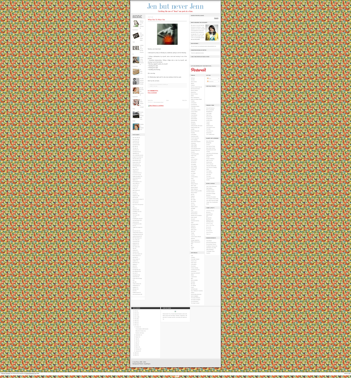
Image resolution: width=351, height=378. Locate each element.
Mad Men (193, 182)
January (137, 351)
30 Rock (193, 78)
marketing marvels (137, 234)
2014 (135, 310)
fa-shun (134, 186)
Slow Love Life (209, 160)
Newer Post (150, 100)
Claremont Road (209, 214)
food (134, 192)
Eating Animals (194, 125)
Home (167, 100)
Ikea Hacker (208, 219)
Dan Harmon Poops (210, 146)
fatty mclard (135, 190)
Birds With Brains (210, 141)
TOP (349, 373)
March (137, 347)
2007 (135, 324)
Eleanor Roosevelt (195, 131)
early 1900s (135, 183)
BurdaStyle (208, 212)
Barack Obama (194, 90)
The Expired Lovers (210, 127)
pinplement (135, 243)
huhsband (135, 209)
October (137, 326)
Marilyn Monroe (194, 183)
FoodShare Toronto (210, 246)
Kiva (213, 247)
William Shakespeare (195, 241)
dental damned (136, 178)
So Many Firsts (141, 71)
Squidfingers (147, 363)
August (137, 336)
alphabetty (135, 153)
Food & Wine (209, 217)
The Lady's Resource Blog (212, 200)
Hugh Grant (193, 155)
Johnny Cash (194, 167)
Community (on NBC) (195, 109)
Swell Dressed (209, 125)
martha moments (136, 236)
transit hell (135, 276)
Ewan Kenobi (209, 116)
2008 (135, 322)
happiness (135, 195)
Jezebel (208, 151)
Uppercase (208, 234)
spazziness (135, 262)
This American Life (210, 178)
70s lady (134, 148)
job (133, 225)
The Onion (208, 174)
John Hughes (194, 166)
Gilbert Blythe (194, 146)
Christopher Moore (195, 106)
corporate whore (136, 172)
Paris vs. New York (210, 225)
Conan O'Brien (194, 111)
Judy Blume (193, 169)
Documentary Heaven (211, 244)
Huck (134, 208)
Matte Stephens (194, 189)
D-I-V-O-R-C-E (136, 174)
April (136, 345)
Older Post (184, 100)
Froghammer (209, 118)
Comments (210, 81)
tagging (134, 264)
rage (134, 248)
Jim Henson (193, 162)
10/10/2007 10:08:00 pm (162, 84)
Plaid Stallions (209, 188)
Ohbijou (208, 123)
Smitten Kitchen (209, 232)
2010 (135, 318)
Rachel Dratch (194, 213)
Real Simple (208, 228)
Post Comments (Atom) (158, 102)
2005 (135, 355)
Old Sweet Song (209, 223)
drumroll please (136, 181)
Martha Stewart (194, 187)
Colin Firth (193, 108)
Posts (209, 78)
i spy (134, 216)
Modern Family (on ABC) (196, 190)
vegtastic (135, 287)
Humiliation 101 (136, 211)
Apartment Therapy (210, 210)
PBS (215, 247)
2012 (135, 314)
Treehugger (209, 251)
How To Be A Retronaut (211, 186)
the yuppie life (136, 271)
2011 (135, 316)
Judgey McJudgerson (137, 227)
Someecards (209, 162)
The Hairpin (208, 171)
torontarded (135, 275)
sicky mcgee (135, 259)
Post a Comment (152, 92)
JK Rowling (193, 164)
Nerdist (208, 156)
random (134, 250)
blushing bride (136, 165)
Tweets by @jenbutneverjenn (197, 52)
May (137, 343)
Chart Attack (209, 240)
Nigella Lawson (194, 206)
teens (134, 266)
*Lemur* (208, 122)
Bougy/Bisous (209, 111)
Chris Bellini (208, 113)
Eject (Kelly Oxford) (210, 148)
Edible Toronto (209, 215)
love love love (136, 230)
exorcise (134, 185)
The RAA (208, 129)
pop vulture (135, 246)
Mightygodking (209, 155)
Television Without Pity (211, 165)
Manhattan (209, 221)
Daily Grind (208, 115)
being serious (136, 162)
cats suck (135, 169)
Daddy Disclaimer (136, 176)
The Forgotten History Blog (212, 198)
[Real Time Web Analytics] (175, 377)
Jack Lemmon (194, 159)
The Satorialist (209, 230)
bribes (134, 167)
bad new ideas (136, 158)
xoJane (208, 179)
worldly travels (136, 292)
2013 (135, 312)
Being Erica (193, 92)
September (138, 334)
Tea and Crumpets (210, 191)
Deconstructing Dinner (211, 242)
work (134, 290)
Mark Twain (193, 185)
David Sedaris (194, 118)
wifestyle (134, 289)
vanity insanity (136, 283)
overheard (135, 241)
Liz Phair (193, 180)
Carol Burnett (194, 104)
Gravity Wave (209, 120)
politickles (135, 244)
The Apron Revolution (211, 196)
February (138, 349)
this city (134, 273)
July (137, 338)
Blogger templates (6, 373)
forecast (134, 193)
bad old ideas (135, 160)
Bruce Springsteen (195, 97)
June (137, 340)
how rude (135, 202)
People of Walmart (210, 158)
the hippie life (135, 269)
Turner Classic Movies (196, 236)
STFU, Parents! (209, 163)
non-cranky (135, 239)
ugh (133, 282)
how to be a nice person (138, 204)
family (134, 188)
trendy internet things (137, 278)
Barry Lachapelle (210, 109)
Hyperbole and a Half (211, 149)
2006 (135, 353)
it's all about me (136, 223)
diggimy (134, 179)
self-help (134, 257)
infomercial (135, 222)
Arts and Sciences (210, 108)
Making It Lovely (209, 220)
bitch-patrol (135, 164)
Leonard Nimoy (194, 176)
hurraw (134, 213)
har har (134, 197)
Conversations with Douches (142, 328)
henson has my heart (137, 199)
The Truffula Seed (210, 134)
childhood (135, 171)
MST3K (192, 194)
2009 (135, 320)
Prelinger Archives (210, 189)
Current (208, 144)
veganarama (135, 285)
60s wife (134, 146)
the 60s (134, 267)
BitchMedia (208, 142)
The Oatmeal (209, 172)
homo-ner (135, 201)
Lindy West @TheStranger (212, 153)
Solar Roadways (210, 249)
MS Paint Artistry (136, 237)
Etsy (207, 216)
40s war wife (135, 137)
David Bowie (193, 116)
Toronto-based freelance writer (178, 313)
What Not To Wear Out (156, 20)
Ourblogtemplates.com (30, 373)
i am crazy (135, 215)
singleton (135, 260)
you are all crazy (136, 294)
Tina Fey (193, 234)
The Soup (208, 176)
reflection (135, 252)
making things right (137, 232)
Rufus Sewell (194, 217)
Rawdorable (208, 227)
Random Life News (140, 332)
